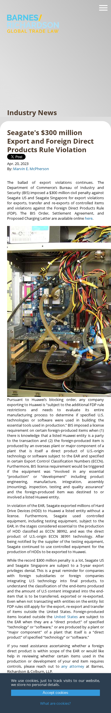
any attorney (72, 666)
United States (66, 616)
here (88, 218)
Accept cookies (55, 692)
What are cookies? (55, 703)
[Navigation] (103, 8)
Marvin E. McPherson (31, 168)
